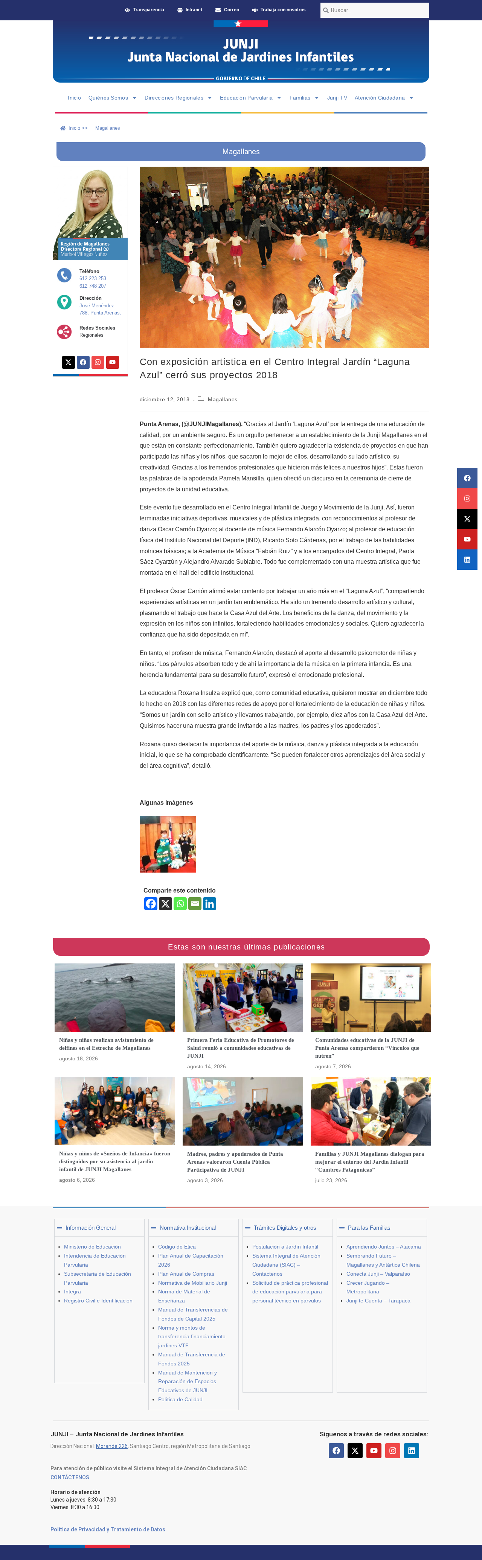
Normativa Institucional (188, 1227)
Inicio (74, 98)
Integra (72, 1291)
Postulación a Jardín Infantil (285, 1247)
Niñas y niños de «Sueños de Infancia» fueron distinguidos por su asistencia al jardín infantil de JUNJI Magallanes (114, 1161)
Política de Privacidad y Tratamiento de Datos (107, 1529)
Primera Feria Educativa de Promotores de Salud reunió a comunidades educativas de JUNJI (240, 1048)
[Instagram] (467, 498)
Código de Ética (177, 1247)
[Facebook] (467, 478)
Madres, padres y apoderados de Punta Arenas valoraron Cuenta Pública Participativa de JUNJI (235, 1162)
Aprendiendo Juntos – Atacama (383, 1247)
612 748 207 (92, 286)
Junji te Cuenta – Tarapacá (378, 1301)
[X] (165, 903)
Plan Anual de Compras (186, 1274)
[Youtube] (467, 539)
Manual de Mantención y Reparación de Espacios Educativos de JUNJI (187, 1382)
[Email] (194, 903)
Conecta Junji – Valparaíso (378, 1274)
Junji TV (337, 98)
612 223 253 (92, 278)
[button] (99, 1227)
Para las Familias (369, 1227)
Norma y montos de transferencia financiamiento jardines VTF (192, 1337)
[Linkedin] (467, 559)
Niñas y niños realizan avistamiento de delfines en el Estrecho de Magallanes (106, 1044)
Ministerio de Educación (92, 1247)
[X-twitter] (467, 519)
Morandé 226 (112, 1446)
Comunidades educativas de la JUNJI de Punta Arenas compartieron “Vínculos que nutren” (367, 1048)
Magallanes (223, 399)
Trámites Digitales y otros (285, 1227)
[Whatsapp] (180, 903)
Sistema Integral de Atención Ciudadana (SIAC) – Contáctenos (286, 1265)
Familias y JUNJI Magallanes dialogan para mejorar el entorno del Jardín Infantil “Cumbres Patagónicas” (369, 1162)
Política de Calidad (180, 1399)
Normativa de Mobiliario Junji (192, 1283)
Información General (91, 1227)
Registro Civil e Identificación (98, 1301)
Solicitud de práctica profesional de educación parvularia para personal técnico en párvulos (290, 1292)
